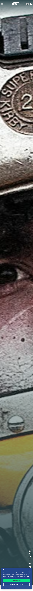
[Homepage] (16, 3)
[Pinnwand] (30, 562)
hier (28, 576)
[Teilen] (30, 567)
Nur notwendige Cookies (16, 584)
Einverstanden (17, 580)
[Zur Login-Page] (31, 4)
